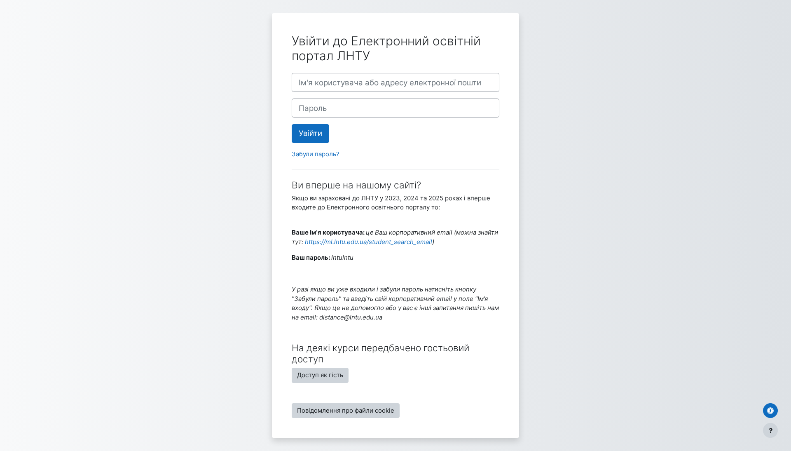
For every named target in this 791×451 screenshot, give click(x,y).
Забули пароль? (315, 154)
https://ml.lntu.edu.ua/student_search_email (368, 242)
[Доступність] (770, 410)
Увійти (310, 133)
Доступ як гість (320, 375)
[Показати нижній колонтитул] (770, 430)
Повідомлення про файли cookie (345, 410)
